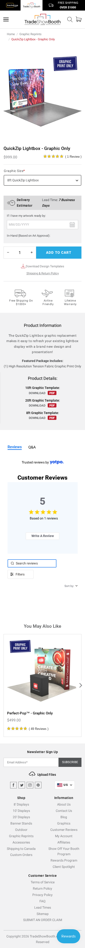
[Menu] (6, 19)
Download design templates (45, 266)
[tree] (42, 685)
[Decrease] (8, 252)
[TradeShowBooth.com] (42, 19)
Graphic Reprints (30, 34)
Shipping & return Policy (42, 273)
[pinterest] (38, 785)
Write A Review (42, 536)
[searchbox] (32, 563)
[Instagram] (30, 785)
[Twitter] (21, 785)
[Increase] (31, 252)
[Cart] (79, 19)
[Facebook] (13, 785)
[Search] (69, 19)
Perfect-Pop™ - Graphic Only (30, 713)
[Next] (80, 685)
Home (11, 34)
